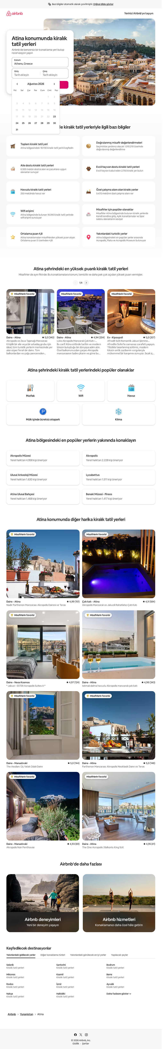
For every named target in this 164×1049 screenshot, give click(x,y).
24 (17, 123)
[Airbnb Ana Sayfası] (14, 13)
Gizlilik (76, 1043)
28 (42, 123)
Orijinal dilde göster (103, 4)
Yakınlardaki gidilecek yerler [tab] (20, 954)
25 (23, 123)
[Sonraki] (86, 282)
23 (54, 116)
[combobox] (40, 64)
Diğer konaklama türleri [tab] (53, 954)
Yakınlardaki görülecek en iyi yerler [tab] (88, 954)
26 (29, 123)
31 (17, 129)
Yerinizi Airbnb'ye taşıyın (138, 13)
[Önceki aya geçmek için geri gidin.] (17, 84)
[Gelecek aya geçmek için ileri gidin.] (54, 84)
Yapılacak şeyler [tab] (119, 954)
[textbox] (25, 75)
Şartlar (85, 1043)
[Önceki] (75, 282)
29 (48, 123)
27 (35, 123)
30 (54, 123)
